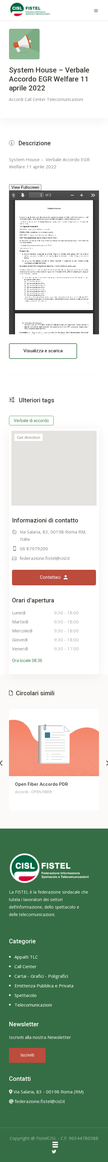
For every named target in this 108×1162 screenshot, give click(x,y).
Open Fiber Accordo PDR (41, 784)
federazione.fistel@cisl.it (45, 558)
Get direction (28, 437)
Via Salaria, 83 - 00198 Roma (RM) (48, 1092)
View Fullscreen (25, 187)
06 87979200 (34, 548)
